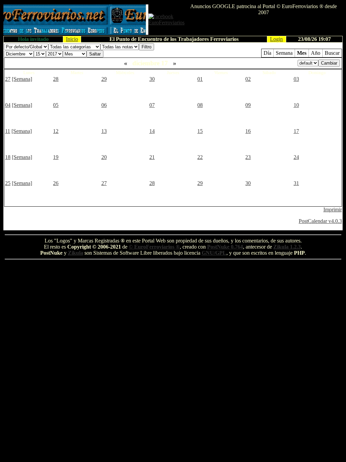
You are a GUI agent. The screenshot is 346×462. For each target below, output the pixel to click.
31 (296, 183)
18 (7, 157)
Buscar (332, 53)
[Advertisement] (263, 26)
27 (7, 79)
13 (104, 131)
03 (296, 79)
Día (267, 53)
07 (152, 105)
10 (296, 105)
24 (296, 157)
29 (104, 79)
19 (55, 157)
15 (200, 131)
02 (248, 79)
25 (7, 183)
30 (152, 79)
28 (55, 79)
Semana (284, 53)
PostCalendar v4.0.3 (320, 221)
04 (7, 105)
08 (200, 105)
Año (315, 53)
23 (248, 157)
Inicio (72, 39)
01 (200, 79)
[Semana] (22, 79)
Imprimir (332, 209)
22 (200, 157)
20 (104, 157)
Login (276, 39)
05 (55, 105)
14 (152, 131)
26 (55, 183)
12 (55, 131)
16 (248, 131)
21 (152, 157)
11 (7, 131)
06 (104, 105)
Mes (301, 53)
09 (248, 105)
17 (296, 131)
